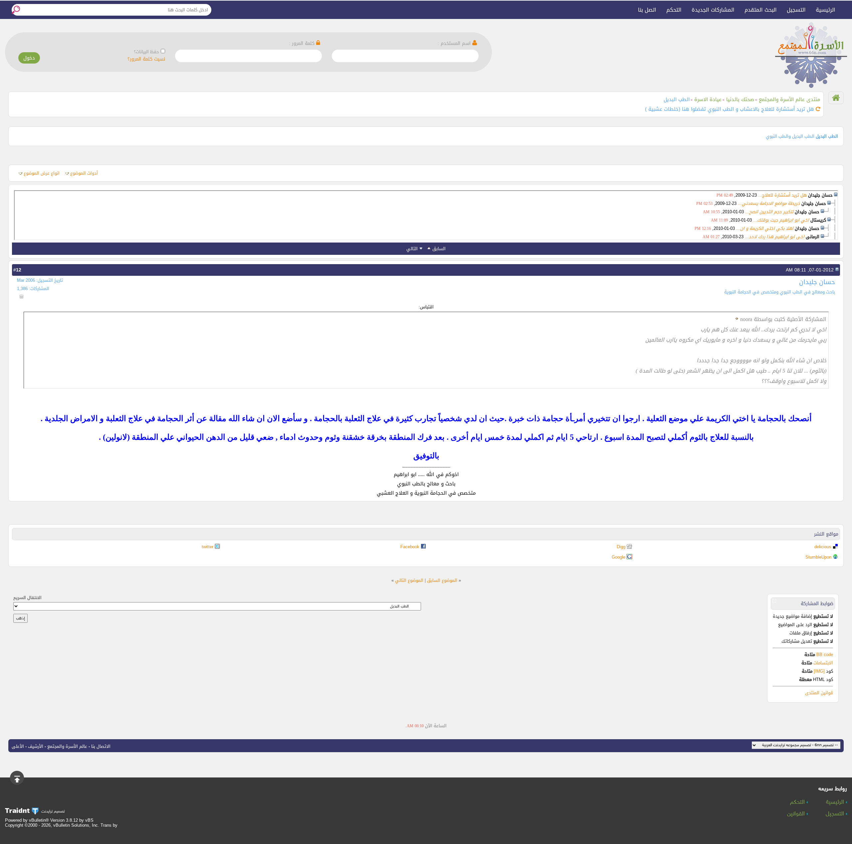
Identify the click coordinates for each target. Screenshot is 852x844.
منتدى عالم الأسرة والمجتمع (789, 99)
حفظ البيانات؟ (146, 52)
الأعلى (18, 746)
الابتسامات (823, 663)
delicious (822, 547)
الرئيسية (825, 10)
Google (618, 557)
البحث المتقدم (761, 10)
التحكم (674, 10)
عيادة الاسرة (708, 99)
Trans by (109, 825)
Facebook (409, 547)
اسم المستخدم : (455, 43)
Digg (621, 547)
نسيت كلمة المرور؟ (146, 59)
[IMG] (819, 671)
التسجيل (796, 10)
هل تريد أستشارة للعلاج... (782, 195)
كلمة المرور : (302, 43)
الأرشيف (35, 746)
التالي (412, 249)
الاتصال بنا (100, 746)
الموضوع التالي (409, 580)
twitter (207, 547)
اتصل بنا (647, 10)
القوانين (796, 814)
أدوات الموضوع (84, 173)
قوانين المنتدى (819, 693)
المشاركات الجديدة (713, 10)
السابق (439, 249)
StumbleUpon (818, 557)
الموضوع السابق (442, 580)
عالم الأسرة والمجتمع (67, 746)
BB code (824, 654)
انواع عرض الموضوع (42, 173)
